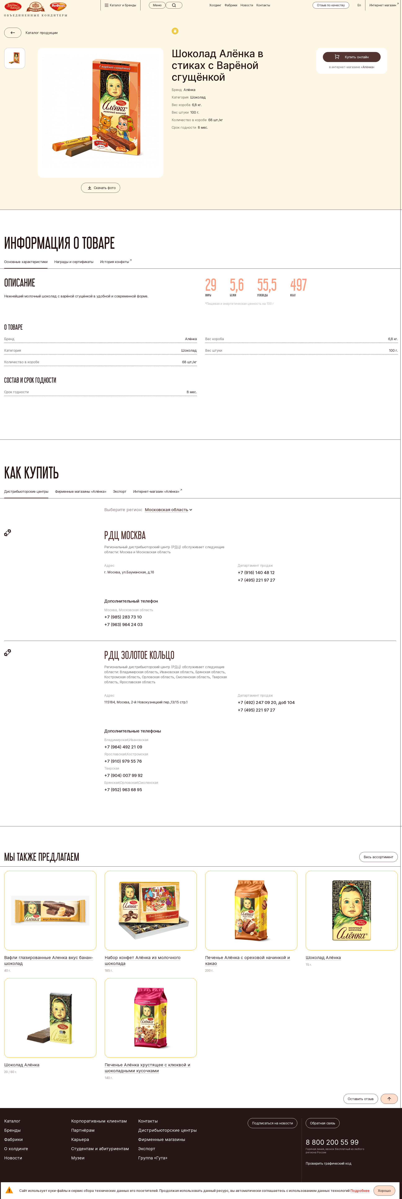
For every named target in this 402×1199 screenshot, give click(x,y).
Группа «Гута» (153, 1157)
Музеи (78, 1157)
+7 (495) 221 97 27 (256, 580)
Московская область (166, 509)
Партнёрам (83, 1130)
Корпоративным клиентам (99, 1121)
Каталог (12, 1121)
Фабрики (231, 5)
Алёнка (189, 90)
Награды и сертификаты (73, 262)
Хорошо (384, 1191)
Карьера (80, 1139)
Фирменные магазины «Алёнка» (80, 491)
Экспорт (119, 491)
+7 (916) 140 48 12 (256, 572)
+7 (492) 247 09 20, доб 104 (266, 702)
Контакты (263, 5)
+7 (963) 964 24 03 (123, 624)
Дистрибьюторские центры (167, 1130)
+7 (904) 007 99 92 (123, 775)
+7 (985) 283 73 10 (123, 617)
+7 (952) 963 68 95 (123, 789)
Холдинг (215, 5)
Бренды (12, 1130)
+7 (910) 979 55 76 (123, 761)
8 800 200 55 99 (332, 1142)
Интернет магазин (383, 5)
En (359, 5)
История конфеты (114, 262)
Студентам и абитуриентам (100, 1148)
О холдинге (16, 1148)
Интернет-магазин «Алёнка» (156, 491)
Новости (247, 5)
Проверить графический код (329, 1163)
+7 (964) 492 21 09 (123, 746)
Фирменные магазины (161, 1139)
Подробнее (360, 1191)
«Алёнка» (368, 67)
